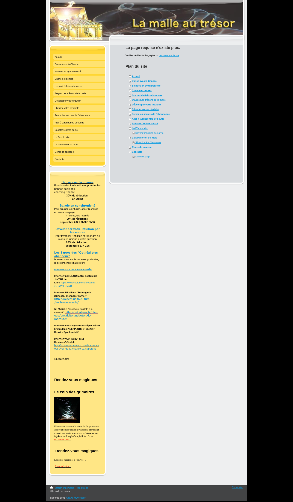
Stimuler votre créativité (145, 109)
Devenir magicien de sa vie (149, 133)
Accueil (136, 76)
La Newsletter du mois (144, 137)
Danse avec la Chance (144, 81)
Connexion (237, 487)
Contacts (137, 152)
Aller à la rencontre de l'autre (148, 118)
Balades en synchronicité (146, 85)
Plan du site (82, 488)
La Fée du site (140, 128)
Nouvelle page (142, 156)
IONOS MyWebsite (76, 497)
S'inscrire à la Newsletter (148, 142)
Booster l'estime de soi (145, 123)
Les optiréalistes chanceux (147, 95)
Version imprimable (64, 488)
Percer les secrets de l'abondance (151, 114)
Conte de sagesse (142, 147)
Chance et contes (142, 90)
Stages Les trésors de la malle (149, 100)
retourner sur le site (169, 55)
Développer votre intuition (147, 104)
